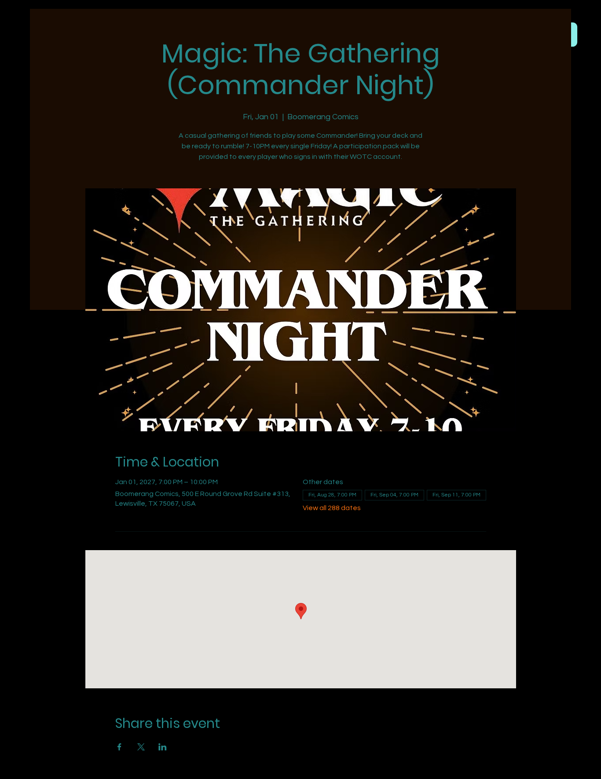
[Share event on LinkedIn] (162, 746)
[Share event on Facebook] (119, 746)
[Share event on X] (141, 746)
